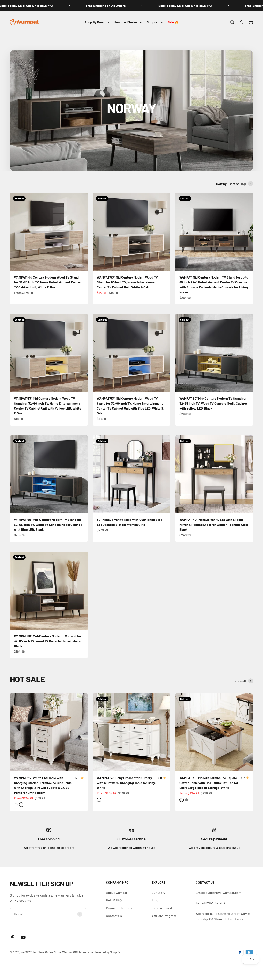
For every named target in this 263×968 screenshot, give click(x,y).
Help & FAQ (114, 900)
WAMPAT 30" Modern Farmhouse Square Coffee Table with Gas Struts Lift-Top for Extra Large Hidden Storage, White (208, 783)
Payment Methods (119, 908)
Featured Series (126, 22)
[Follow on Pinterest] (12, 937)
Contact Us (114, 916)
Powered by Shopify (107, 952)
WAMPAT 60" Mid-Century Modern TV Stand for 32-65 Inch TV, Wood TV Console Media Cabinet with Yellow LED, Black (213, 403)
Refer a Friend (162, 908)
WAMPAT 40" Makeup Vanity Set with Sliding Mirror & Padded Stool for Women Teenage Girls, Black (214, 524)
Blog (155, 900)
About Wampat (116, 892)
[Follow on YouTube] (23, 937)
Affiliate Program (164, 916)
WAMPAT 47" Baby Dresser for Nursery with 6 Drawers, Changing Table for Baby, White (126, 783)
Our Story (158, 892)
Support (153, 22)
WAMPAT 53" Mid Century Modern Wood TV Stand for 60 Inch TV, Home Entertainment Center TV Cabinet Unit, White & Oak (127, 282)
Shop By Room (94, 22)
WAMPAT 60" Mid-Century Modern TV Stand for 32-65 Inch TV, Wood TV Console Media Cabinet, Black (48, 641)
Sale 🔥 (173, 22)
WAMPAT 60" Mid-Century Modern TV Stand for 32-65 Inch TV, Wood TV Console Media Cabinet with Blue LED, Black (48, 524)
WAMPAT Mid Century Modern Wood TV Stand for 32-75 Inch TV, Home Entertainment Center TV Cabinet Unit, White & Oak (47, 282)
